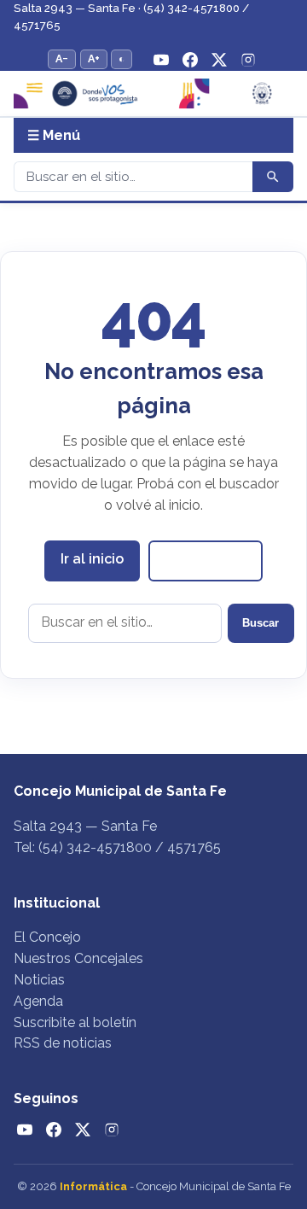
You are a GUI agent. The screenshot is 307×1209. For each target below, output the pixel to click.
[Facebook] (190, 60)
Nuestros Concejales (78, 958)
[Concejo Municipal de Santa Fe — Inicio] (153, 93)
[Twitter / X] (219, 60)
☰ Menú (53, 135)
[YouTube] (161, 60)
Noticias (39, 980)
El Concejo (47, 937)
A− (61, 58)
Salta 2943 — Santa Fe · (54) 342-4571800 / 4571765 (131, 17)
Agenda (38, 1001)
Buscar (260, 622)
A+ (94, 58)
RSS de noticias (63, 1043)
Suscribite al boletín (75, 1022)
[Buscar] (272, 176)
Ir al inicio (92, 559)
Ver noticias (205, 560)
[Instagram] (248, 60)
